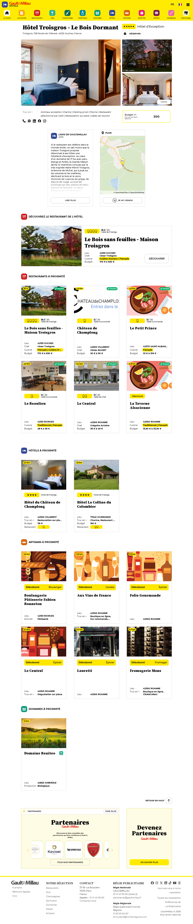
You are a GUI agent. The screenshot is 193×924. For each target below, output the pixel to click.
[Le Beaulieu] (43, 397)
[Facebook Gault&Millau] (152, 883)
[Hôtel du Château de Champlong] (43, 496)
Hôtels (49, 909)
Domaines (51, 905)
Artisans (50, 913)
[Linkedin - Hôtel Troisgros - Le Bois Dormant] (35, 120)
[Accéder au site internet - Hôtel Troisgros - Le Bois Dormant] (30, 120)
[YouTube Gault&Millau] (174, 883)
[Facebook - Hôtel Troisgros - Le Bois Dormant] (40, 120)
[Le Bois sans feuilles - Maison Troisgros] (43, 322)
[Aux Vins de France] (96, 587)
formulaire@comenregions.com (130, 917)
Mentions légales (21, 891)
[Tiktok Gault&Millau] (170, 883)
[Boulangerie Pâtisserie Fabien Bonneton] (43, 587)
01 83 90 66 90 (120, 913)
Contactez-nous (88, 900)
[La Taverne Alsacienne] (149, 397)
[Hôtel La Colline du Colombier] (96, 496)
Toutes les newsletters (169, 898)
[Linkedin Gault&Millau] (165, 883)
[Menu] (188, 4)
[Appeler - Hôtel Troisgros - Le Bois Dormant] (25, 120)
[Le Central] (96, 397)
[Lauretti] (96, 663)
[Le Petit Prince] (149, 322)
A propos (17, 887)
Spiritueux (51, 900)
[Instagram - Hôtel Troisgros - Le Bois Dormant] (45, 120)
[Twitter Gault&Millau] (161, 883)
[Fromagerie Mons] (149, 663)
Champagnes (53, 896)
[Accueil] (19, 3)
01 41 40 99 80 (96, 897)
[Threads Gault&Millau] (179, 883)
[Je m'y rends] (122, 168)
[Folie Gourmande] (149, 587)
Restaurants (52, 888)
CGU (14, 896)
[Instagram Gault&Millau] (156, 883)
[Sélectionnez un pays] (180, 4)
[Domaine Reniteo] (43, 754)
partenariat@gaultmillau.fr (127, 897)
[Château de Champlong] (96, 322)
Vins (48, 892)
